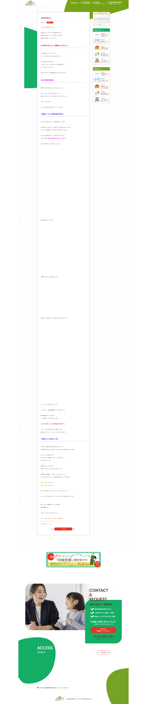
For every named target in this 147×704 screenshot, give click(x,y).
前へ (52, 529)
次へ (74, 529)
